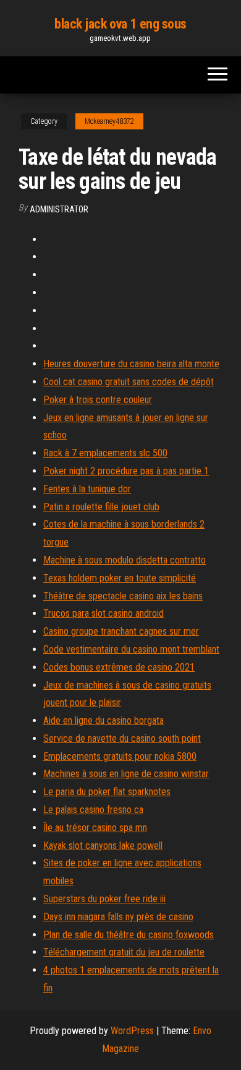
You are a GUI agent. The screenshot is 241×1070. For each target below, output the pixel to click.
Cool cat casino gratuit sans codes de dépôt (128, 382)
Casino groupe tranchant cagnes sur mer (121, 631)
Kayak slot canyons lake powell (103, 845)
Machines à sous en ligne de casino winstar (126, 774)
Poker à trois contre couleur (97, 400)
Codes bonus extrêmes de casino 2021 (119, 667)
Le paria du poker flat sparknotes (107, 792)
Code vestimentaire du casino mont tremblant (131, 649)
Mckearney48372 (109, 121)
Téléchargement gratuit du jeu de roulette (124, 952)
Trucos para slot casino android (103, 613)
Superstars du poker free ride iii (104, 899)
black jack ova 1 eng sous (120, 24)
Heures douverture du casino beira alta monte (131, 364)
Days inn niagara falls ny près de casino (118, 917)
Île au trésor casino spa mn (95, 827)
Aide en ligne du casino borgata (103, 720)
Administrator (59, 209)
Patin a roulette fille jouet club (101, 507)
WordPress (132, 1031)
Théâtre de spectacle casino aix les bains (123, 596)
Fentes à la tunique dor (87, 489)
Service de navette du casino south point (122, 738)
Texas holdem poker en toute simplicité (119, 578)
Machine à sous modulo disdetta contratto (124, 560)
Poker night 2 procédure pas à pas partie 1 (126, 471)
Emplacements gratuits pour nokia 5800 (120, 756)
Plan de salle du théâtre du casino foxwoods (128, 935)
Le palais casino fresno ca (93, 810)
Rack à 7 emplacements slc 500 (105, 453)
